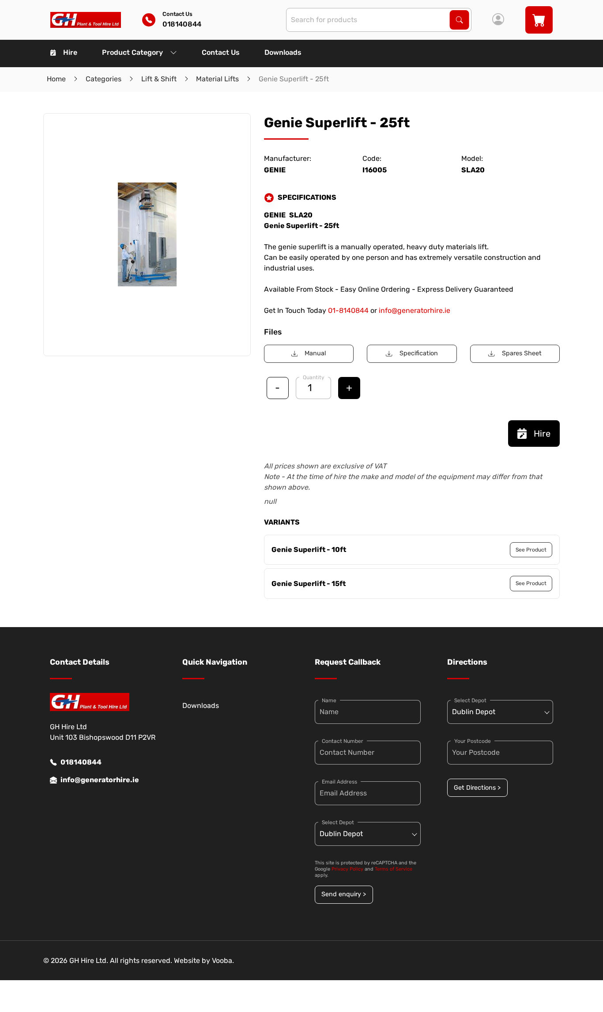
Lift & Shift (159, 79)
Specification (418, 353)
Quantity (313, 377)
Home (56, 79)
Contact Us (221, 52)
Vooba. (223, 960)
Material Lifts (217, 79)
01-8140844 (348, 310)
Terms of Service (393, 869)
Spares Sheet (522, 353)
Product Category (132, 52)
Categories (103, 79)
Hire (70, 52)
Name (329, 700)
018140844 (81, 762)
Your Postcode (472, 741)
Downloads (283, 52)
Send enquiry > (343, 894)
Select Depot (338, 822)
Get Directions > (477, 787)
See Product (531, 550)
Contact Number (342, 741)
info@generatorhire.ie (414, 310)
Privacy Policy (347, 869)
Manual (315, 353)
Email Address (339, 782)
